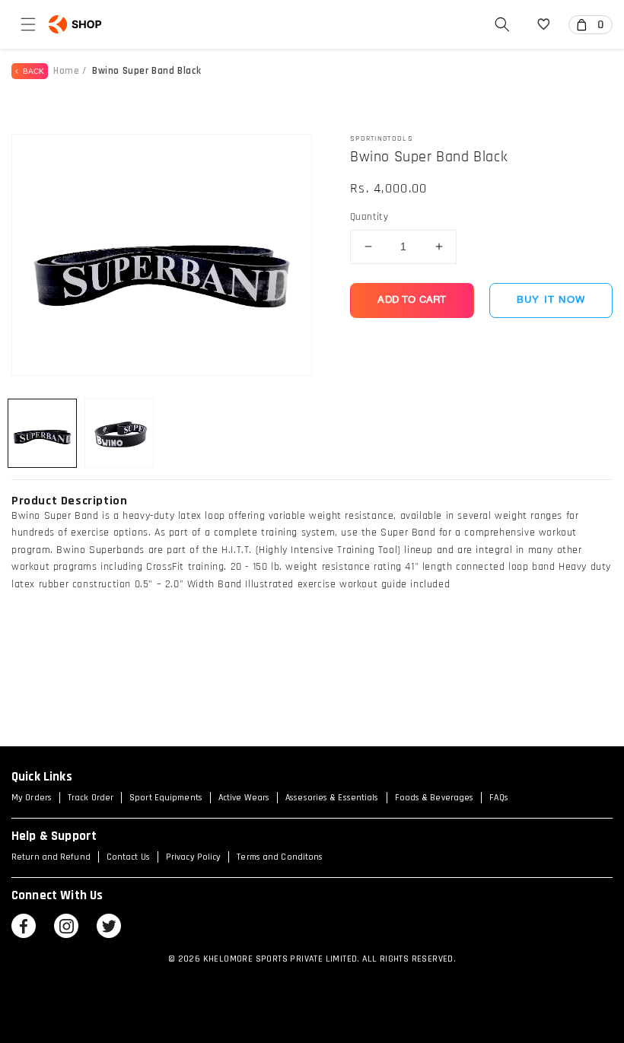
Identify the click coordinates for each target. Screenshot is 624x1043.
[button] (28, 24)
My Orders (31, 797)
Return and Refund (51, 857)
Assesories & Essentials (331, 797)
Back (31, 71)
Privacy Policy (193, 857)
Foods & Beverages (434, 797)
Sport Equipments (165, 797)
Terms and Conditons (280, 857)
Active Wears (243, 797)
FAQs (498, 797)
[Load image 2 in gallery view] (119, 433)
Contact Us (128, 857)
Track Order (90, 797)
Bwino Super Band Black (146, 71)
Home (66, 71)
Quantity (369, 217)
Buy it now (551, 300)
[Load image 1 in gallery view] (42, 433)
